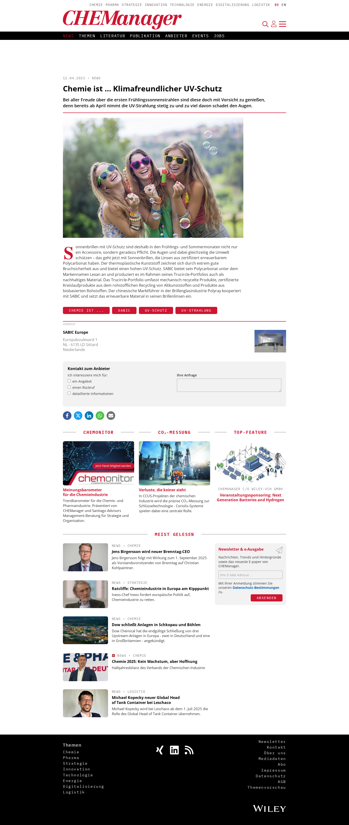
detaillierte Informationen (92, 393)
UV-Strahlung (196, 310)
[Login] (274, 24)
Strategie (132, 5)
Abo (282, 764)
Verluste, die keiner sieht (162, 489)
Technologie (182, 5)
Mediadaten (272, 758)
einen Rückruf (83, 387)
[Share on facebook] (67, 415)
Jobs (219, 35)
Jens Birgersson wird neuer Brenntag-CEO (151, 551)
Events (200, 35)
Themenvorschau (266, 787)
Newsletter (272, 741)
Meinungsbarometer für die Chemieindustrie (85, 492)
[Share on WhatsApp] (100, 415)
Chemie (96, 5)
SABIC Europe (75, 332)
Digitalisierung (232, 5)
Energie (205, 5)
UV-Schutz (156, 310)
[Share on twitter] (78, 415)
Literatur (112, 35)
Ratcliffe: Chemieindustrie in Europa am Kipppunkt (160, 588)
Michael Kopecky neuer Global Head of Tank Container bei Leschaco (146, 700)
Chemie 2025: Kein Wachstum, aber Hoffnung (154, 661)
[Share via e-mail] (111, 415)
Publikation (145, 35)
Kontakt (276, 747)
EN (284, 5)
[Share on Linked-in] (89, 415)
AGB (282, 781)
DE (277, 5)
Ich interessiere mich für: (88, 375)
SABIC (124, 310)
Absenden (267, 597)
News (68, 35)
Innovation (156, 5)
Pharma (112, 5)
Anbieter (176, 35)
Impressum (273, 770)
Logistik (261, 5)
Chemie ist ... (86, 310)
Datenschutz (271, 775)
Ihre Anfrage (187, 375)
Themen (87, 35)
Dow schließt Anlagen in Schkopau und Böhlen (156, 624)
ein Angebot (82, 381)
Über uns (275, 752)
